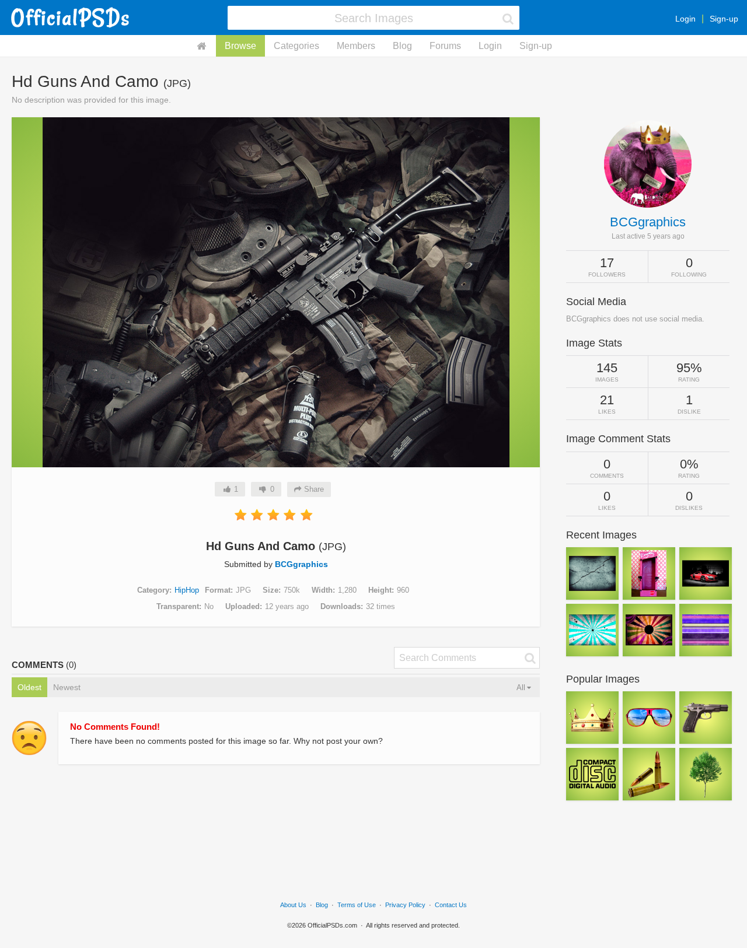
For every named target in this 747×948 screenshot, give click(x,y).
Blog (402, 46)
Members (356, 46)
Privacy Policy (405, 904)
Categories (296, 46)
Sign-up (724, 18)
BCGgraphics (301, 564)
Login (685, 18)
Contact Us (451, 904)
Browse (240, 46)
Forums (445, 46)
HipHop (186, 590)
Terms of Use (356, 904)
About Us (293, 904)
